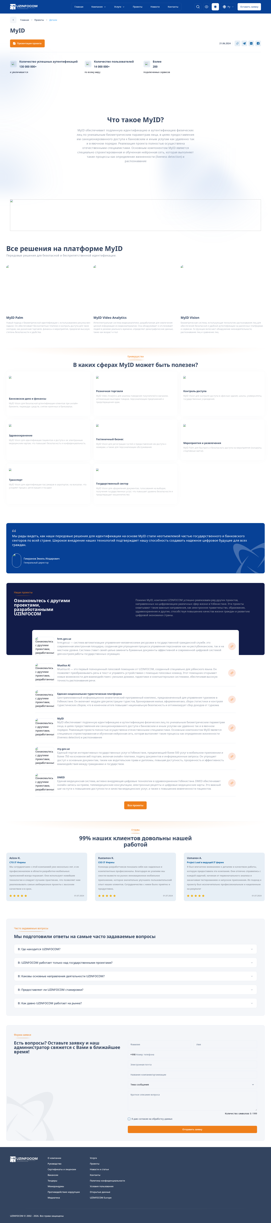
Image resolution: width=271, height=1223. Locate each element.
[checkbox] (129, 1119)
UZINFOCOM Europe (101, 1197)
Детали (53, 19)
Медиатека (54, 1197)
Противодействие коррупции (64, 1191)
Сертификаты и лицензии (62, 1169)
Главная (78, 6)
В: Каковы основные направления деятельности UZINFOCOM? (61, 976)
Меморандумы (56, 1186)
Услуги (117, 6)
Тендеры (52, 1180)
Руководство (54, 1163)
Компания (97, 6)
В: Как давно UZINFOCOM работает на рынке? (50, 1003)
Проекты (137, 6)
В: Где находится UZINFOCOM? (39, 949)
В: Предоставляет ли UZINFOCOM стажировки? (50, 990)
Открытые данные (100, 1191)
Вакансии (53, 1174)
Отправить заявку (192, 1129)
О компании (54, 1157)
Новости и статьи (99, 1169)
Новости (155, 6)
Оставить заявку (249, 6)
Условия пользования (101, 1186)
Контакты (173, 6)
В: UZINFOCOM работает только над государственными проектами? (65, 962)
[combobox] (228, 6)
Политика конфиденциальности (107, 1180)
